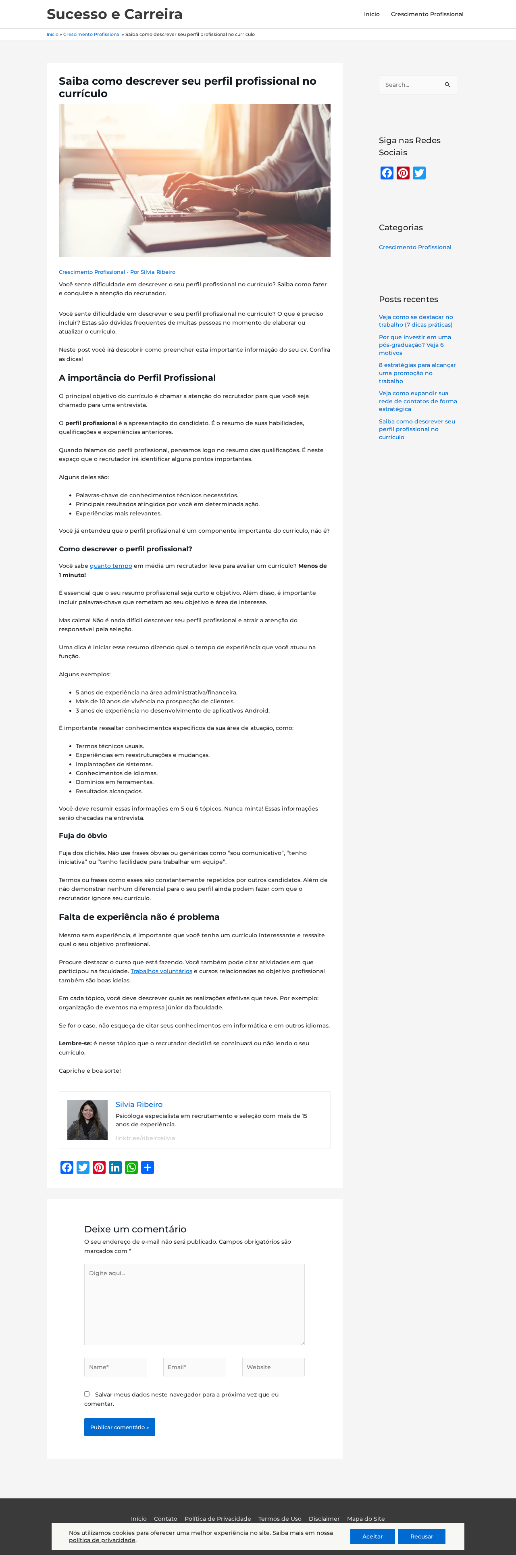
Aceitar (372, 1536)
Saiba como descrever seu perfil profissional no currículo (417, 429)
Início (372, 14)
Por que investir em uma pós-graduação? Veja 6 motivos (415, 345)
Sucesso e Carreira (115, 14)
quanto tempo (111, 565)
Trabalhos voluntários (161, 971)
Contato (165, 1518)
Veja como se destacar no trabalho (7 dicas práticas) (416, 321)
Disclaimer (324, 1518)
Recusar (421, 1536)
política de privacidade (102, 1540)
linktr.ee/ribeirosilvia (145, 1138)
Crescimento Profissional (427, 14)
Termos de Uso (280, 1518)
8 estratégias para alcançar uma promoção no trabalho (417, 372)
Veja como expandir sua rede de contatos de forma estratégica (418, 401)
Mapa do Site (366, 1518)
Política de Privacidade (218, 1518)
